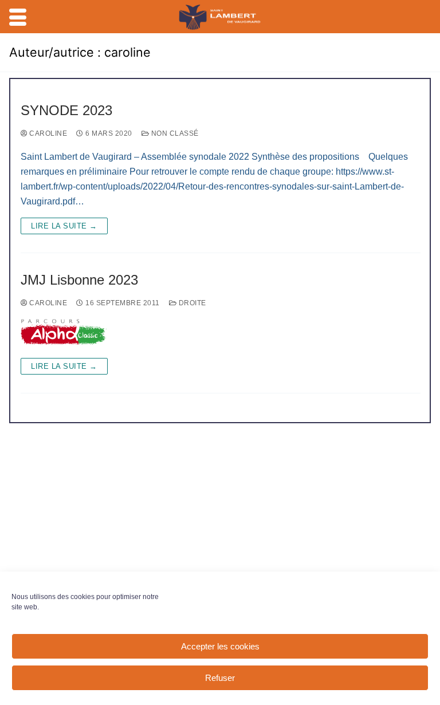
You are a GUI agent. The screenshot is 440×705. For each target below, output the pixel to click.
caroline (47, 133)
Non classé (174, 133)
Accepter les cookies (220, 646)
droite (191, 303)
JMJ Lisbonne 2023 (79, 279)
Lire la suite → (64, 226)
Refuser (220, 678)
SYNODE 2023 (66, 110)
